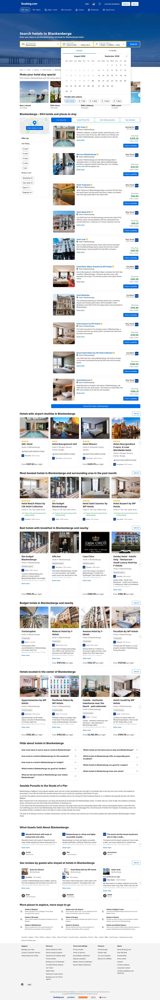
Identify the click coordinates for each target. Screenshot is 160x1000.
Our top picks (61, 120)
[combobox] (40, 45)
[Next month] (126, 56)
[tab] (79, 50)
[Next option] (140, 95)
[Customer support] (99, 4)
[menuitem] (25, 9)
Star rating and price (107, 120)
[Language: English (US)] (93, 4)
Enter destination (31, 43)
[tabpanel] (96, 79)
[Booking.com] (29, 4)
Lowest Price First (83, 120)
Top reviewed (130, 120)
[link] (35, 149)
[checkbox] (93, 65)
